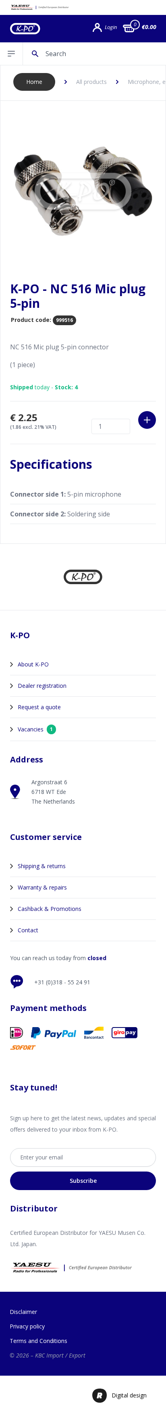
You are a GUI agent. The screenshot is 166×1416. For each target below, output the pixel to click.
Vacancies (35, 729)
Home (34, 82)
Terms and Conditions (38, 1341)
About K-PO (33, 664)
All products (91, 82)
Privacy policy (27, 1326)
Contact (28, 930)
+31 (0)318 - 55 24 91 (62, 982)
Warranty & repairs (42, 887)
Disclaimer (23, 1312)
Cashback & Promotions (49, 909)
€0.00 (149, 27)
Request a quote (39, 707)
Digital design (129, 1395)
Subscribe (83, 1180)
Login (111, 27)
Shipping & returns (42, 866)
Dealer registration (42, 685)
